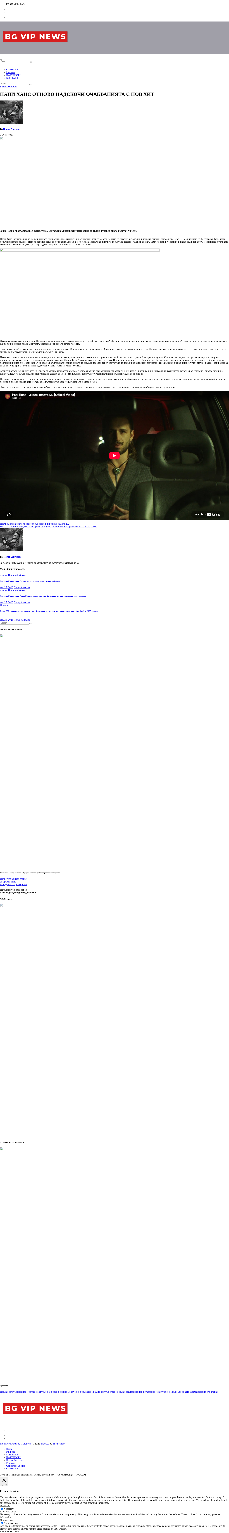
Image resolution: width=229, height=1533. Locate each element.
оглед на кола (117, 1391)
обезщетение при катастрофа (139, 1391)
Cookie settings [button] (65, 1474)
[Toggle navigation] (1, 59)
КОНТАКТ (12, 78)
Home (9, 1449)
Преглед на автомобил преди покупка (47, 1391)
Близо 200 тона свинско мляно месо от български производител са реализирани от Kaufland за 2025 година (49, 611)
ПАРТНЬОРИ (13, 75)
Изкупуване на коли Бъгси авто (172, 1391)
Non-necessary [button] (7, 1520)
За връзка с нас (8, 881)
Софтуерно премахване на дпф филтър (88, 1391)
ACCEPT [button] (81, 1474)
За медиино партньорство (13, 884)
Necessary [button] (5, 1505)
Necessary (9, 1508)
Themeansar (58, 1443)
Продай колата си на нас (13, 1391)
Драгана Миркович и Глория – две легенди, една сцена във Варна (30, 581)
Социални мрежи (15, 1465)
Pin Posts (10, 1451)
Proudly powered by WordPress (16, 1443)
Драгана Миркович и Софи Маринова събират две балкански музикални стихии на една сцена (43, 596)
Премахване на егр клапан (204, 1391)
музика (4, 86)
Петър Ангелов (11, 129)
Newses (45, 1443)
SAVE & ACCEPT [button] (9, 1531)
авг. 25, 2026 (6, 587)
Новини (12, 86)
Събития (21, 575)
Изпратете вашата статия (13, 879)
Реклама (10, 72)
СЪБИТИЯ (12, 69)
